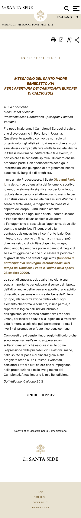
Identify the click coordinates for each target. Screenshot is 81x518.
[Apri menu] (75, 8)
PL (51, 58)
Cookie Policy (40, 502)
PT (58, 58)
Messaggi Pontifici (32, 24)
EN (23, 58)
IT (44, 58)
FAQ (40, 491)
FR (38, 58)
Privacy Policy (40, 507)
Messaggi (9, 24)
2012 (50, 24)
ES (30, 58)
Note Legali (40, 497)
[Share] (77, 40)
